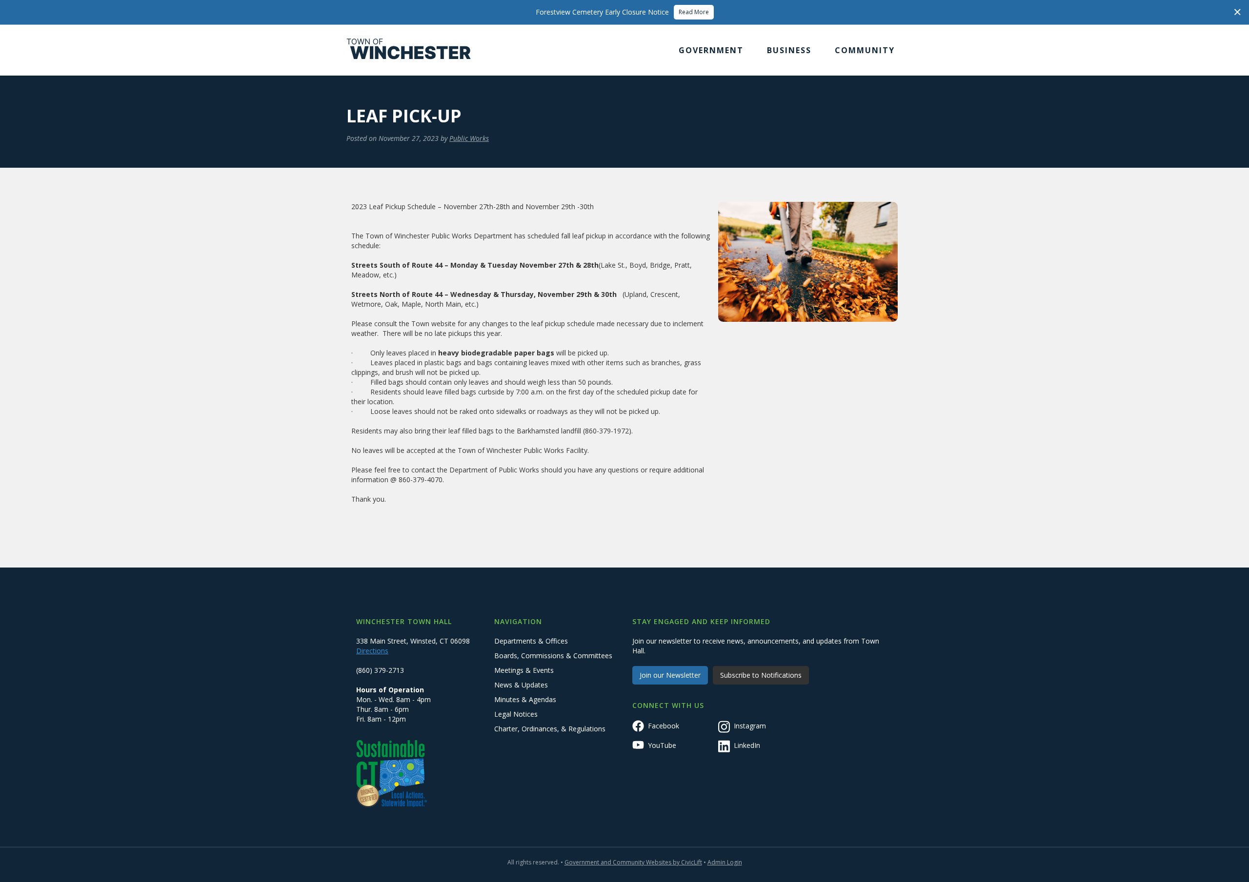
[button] (711, 50)
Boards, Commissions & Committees (553, 655)
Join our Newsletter (670, 675)
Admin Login (724, 862)
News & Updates (521, 684)
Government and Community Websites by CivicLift (633, 862)
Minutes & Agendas (525, 699)
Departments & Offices (531, 641)
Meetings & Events (524, 670)
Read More (694, 12)
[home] (408, 50)
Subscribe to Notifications (761, 675)
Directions (372, 650)
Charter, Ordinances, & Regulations (549, 728)
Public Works (469, 138)
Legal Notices (516, 714)
